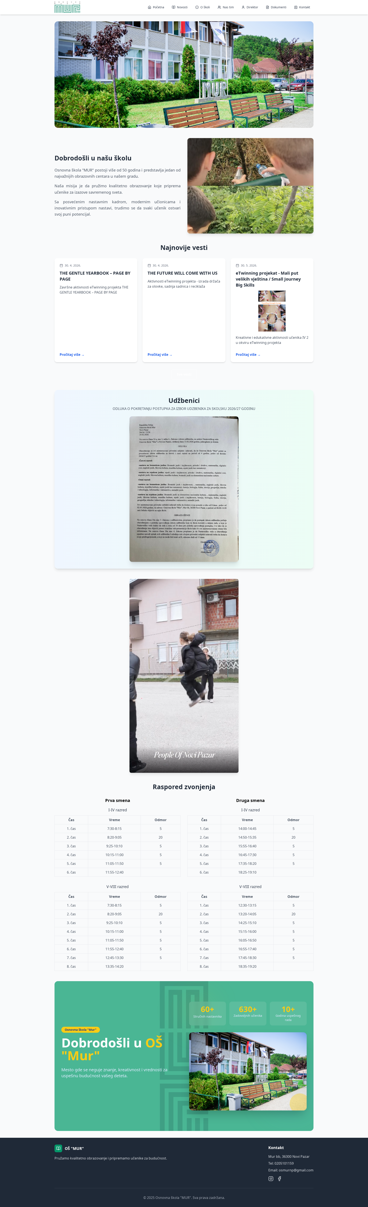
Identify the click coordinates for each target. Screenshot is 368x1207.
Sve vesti (184, 374)
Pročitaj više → (72, 354)
